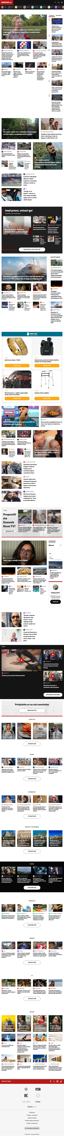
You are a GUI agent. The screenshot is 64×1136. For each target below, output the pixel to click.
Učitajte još (32, 743)
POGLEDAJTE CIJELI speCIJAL (32, 249)
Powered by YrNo (58, 559)
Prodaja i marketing (32, 1115)
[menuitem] (58, 2)
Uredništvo (32, 1112)
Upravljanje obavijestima (33, 1128)
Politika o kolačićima (32, 1123)
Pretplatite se (32, 710)
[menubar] (58, 2)
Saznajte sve (10, 531)
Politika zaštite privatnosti (32, 1120)
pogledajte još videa (53, 694)
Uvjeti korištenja (32, 1118)
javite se (55, 601)
